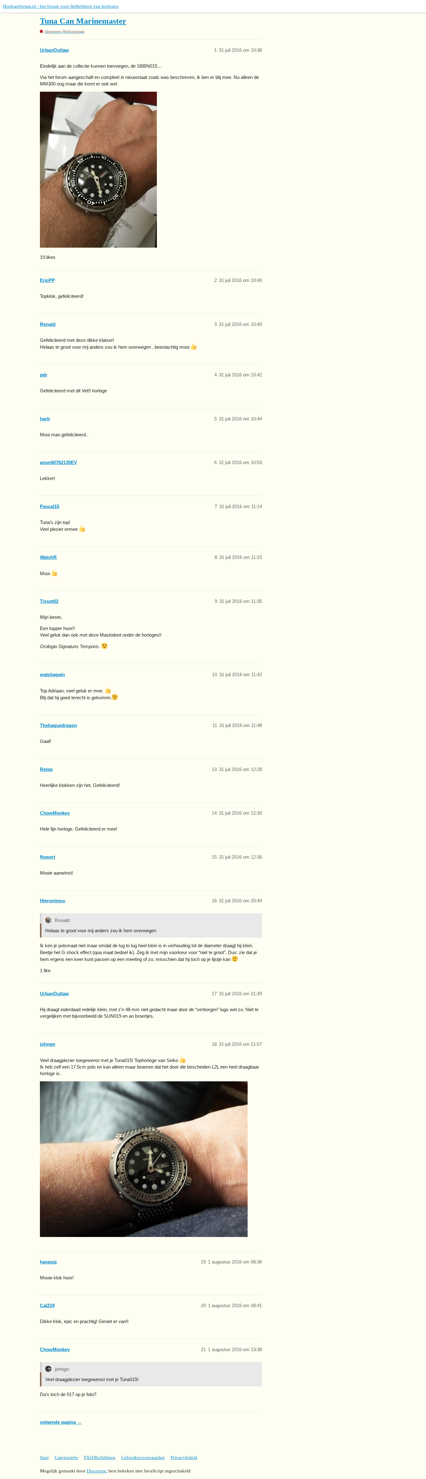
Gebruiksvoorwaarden (143, 1457)
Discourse (96, 1470)
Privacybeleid (184, 1457)
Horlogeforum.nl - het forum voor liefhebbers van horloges (61, 6)
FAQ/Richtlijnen (99, 1457)
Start (44, 1457)
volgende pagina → (61, 1422)
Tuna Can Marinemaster (83, 21)
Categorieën (66, 1457)
